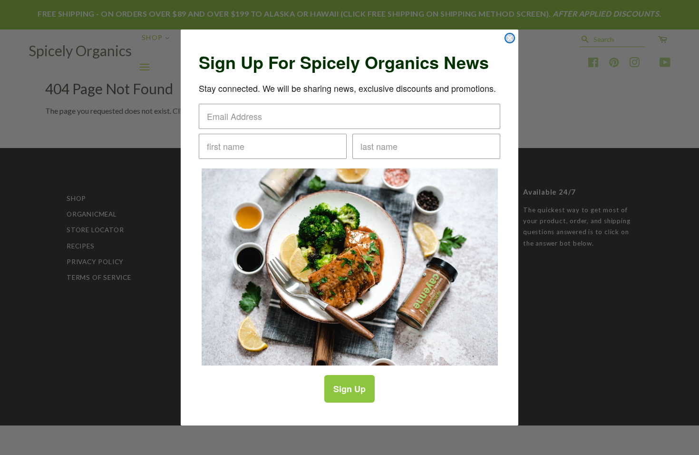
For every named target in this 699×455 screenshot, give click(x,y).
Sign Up (349, 389)
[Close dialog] (510, 38)
